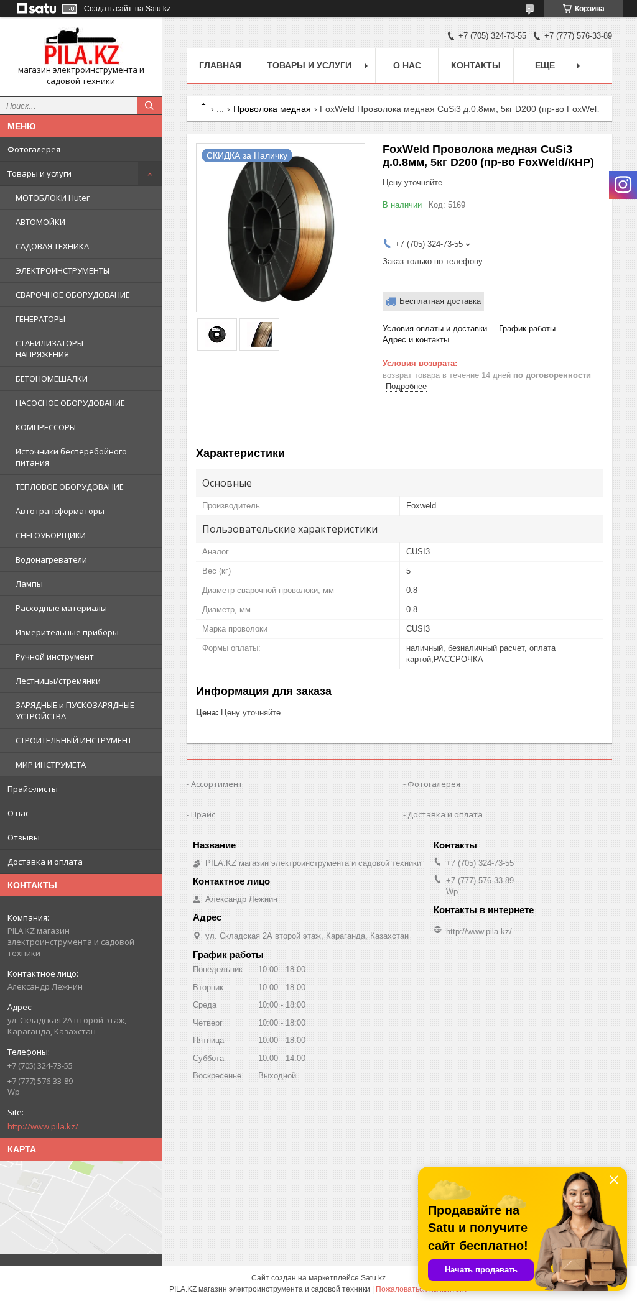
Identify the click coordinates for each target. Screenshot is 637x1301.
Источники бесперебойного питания (71, 457)
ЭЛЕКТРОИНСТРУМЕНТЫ (62, 270)
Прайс (203, 814)
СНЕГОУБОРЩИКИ (51, 535)
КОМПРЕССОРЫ (46, 427)
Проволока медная (272, 109)
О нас (18, 813)
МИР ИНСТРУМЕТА (51, 764)
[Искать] (149, 105)
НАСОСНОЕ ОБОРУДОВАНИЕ (70, 402)
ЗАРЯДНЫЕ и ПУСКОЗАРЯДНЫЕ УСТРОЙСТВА (75, 710)
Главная (220, 65)
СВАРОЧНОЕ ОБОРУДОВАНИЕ (73, 294)
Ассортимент (217, 783)
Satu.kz (373, 1278)
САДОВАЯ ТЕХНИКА (52, 246)
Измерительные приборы (67, 632)
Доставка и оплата (45, 861)
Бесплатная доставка (440, 301)
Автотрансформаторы (60, 511)
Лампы (29, 583)
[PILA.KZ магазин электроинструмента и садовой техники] (80, 46)
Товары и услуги (39, 173)
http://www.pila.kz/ (42, 1126)
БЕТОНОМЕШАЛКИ (52, 378)
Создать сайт (108, 8)
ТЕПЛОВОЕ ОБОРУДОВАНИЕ (70, 486)
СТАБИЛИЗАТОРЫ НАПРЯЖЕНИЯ (49, 349)
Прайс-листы (32, 788)
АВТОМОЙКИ (40, 222)
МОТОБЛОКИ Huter (53, 197)
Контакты (476, 65)
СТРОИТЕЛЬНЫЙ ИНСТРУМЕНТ (74, 740)
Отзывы (23, 837)
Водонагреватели (51, 559)
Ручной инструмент (55, 656)
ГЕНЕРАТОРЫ (40, 318)
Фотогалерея (33, 149)
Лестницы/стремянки (58, 680)
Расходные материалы (61, 608)
